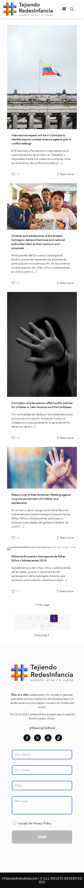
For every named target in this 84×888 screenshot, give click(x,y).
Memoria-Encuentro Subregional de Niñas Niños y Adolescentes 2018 (38, 558)
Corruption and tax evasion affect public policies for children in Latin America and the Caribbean (42, 405)
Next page (40, 635)
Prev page (43, 605)
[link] (42, 672)
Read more (67, 174)
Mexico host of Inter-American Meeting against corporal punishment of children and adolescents (41, 499)
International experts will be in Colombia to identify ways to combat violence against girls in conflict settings (41, 139)
